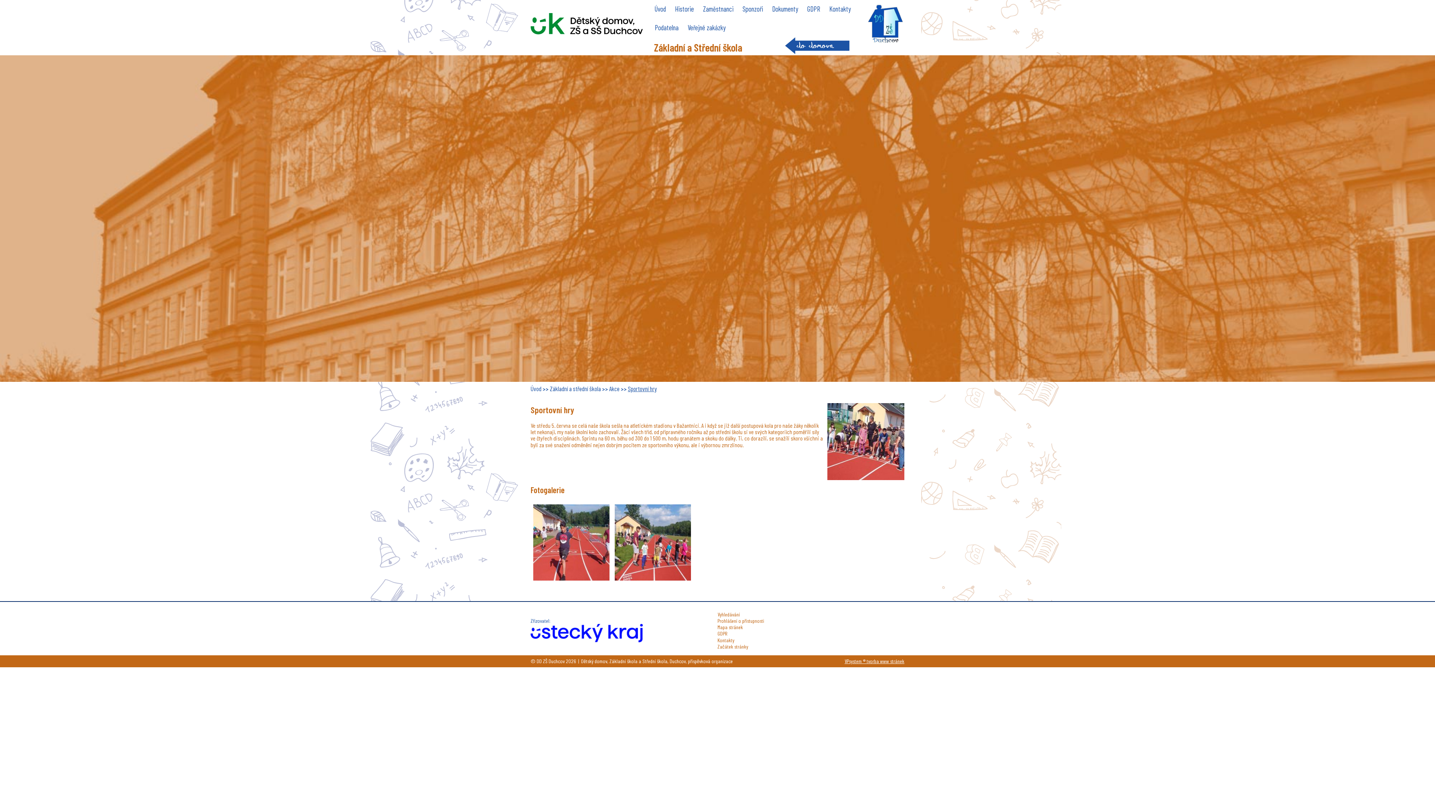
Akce (614, 388)
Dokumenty (785, 8)
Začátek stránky (733, 646)
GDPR (813, 8)
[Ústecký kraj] (587, 640)
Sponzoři (753, 8)
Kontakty (840, 8)
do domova (817, 45)
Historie (684, 8)
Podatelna (667, 27)
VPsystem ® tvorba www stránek (874, 661)
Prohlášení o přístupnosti (741, 621)
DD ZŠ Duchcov (587, 23)
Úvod (660, 8)
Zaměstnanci (718, 8)
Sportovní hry (642, 388)
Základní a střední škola (575, 388)
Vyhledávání (729, 614)
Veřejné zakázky (707, 27)
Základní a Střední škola (698, 47)
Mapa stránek (730, 627)
